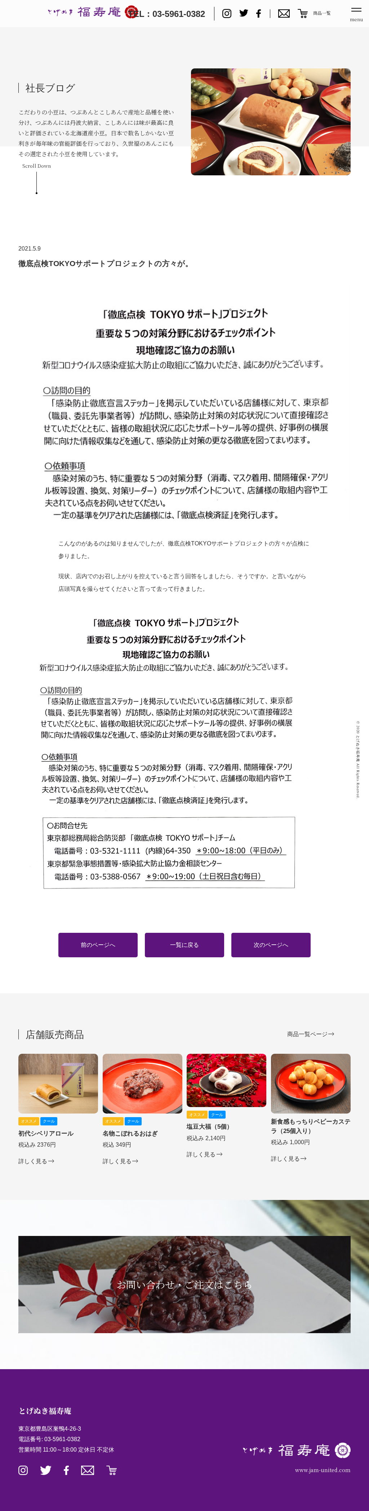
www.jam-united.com (323, 1470)
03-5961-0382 (62, 1439)
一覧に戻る (184, 945)
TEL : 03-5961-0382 (166, 14)
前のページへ (98, 945)
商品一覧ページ (307, 1034)
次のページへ (271, 945)
